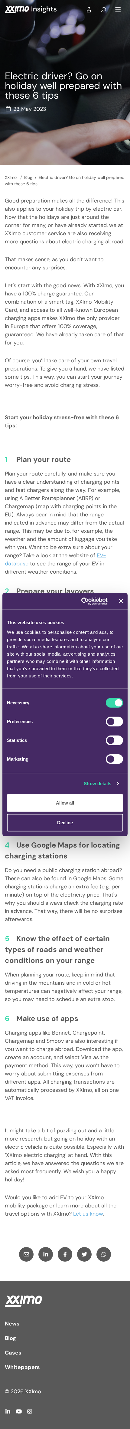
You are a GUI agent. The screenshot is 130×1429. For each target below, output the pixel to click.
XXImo (11, 177)
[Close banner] (121, 601)
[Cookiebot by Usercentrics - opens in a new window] (82, 601)
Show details (97, 783)
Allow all (65, 802)
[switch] (114, 721)
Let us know (88, 1213)
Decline (65, 822)
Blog (28, 177)
